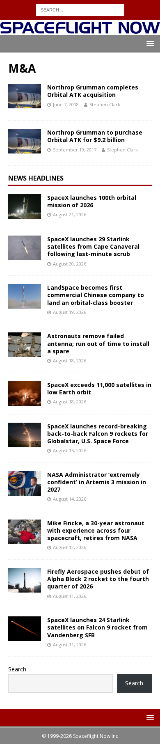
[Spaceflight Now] (80, 30)
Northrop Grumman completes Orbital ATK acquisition (92, 90)
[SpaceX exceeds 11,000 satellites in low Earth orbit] (24, 393)
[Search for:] (80, 9)
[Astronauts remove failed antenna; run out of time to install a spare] (24, 344)
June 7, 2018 (66, 104)
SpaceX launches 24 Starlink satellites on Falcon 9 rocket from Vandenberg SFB (97, 627)
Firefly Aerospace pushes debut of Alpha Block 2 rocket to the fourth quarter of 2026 (98, 579)
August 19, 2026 (69, 312)
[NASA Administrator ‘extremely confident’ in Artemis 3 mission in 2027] (24, 483)
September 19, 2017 (74, 150)
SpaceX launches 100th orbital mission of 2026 (91, 201)
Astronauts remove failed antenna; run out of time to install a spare (98, 343)
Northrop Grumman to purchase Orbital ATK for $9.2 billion (94, 136)
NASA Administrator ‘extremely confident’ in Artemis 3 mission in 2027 (96, 482)
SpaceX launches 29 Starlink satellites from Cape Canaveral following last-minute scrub (93, 246)
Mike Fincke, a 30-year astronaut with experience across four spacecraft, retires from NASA (95, 530)
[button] (148, 43)
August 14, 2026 (69, 499)
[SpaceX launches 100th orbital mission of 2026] (24, 206)
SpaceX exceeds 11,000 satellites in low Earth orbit (99, 388)
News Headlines (36, 178)
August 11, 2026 (69, 596)
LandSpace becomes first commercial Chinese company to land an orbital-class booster (95, 295)
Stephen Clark (104, 104)
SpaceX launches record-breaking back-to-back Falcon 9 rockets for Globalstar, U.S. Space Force (97, 433)
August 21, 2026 (69, 214)
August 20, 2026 (69, 264)
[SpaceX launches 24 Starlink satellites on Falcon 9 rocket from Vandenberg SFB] (24, 628)
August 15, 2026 (69, 450)
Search (17, 669)
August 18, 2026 (69, 360)
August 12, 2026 (69, 547)
